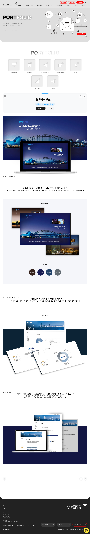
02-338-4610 (6, 521)
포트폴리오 (72, 2)
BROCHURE (61, 524)
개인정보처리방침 (6, 529)
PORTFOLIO (45, 524)
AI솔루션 (64, 2)
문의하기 (80, 2)
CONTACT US (77, 524)
